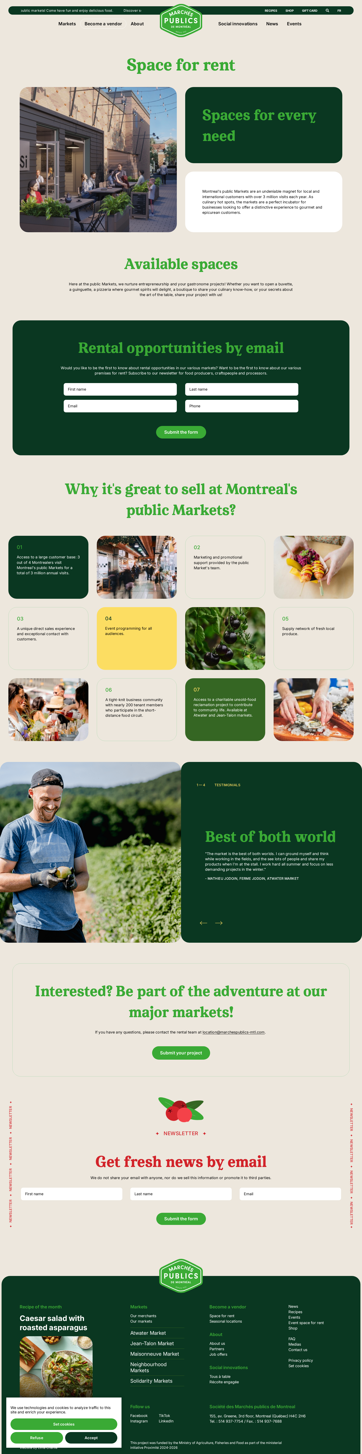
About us (217, 1343)
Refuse (36, 1438)
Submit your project (181, 1052)
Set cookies (298, 1366)
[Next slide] (218, 923)
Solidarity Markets (151, 1381)
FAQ (291, 1339)
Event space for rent (306, 1323)
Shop (290, 10)
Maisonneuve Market (154, 1354)
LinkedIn (166, 1421)
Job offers (218, 1354)
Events (294, 23)
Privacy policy (300, 1360)
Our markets (141, 1321)
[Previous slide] (203, 923)
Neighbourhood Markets (148, 1367)
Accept (91, 1438)
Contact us (297, 1350)
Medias (294, 1344)
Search (327, 10)
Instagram (139, 1421)
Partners (216, 1349)
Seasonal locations (225, 1321)
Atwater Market (148, 1333)
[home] (181, 36)
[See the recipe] (56, 1361)
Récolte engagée (224, 1382)
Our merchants (143, 1316)
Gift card (309, 10)
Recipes (271, 10)
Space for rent (221, 1316)
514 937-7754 (230, 1421)
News (272, 23)
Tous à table (219, 1376)
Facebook (139, 1415)
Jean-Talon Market (152, 1343)
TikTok (164, 1415)
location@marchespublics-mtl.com (234, 1032)
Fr (339, 10)
